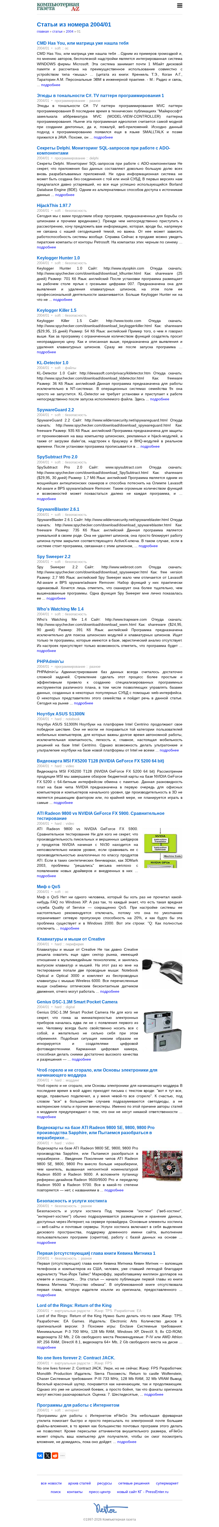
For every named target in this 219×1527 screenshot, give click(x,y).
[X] (47, 1455)
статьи (57, 31)
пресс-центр (100, 1492)
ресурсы (104, 1483)
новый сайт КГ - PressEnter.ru (143, 1492)
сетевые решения (134, 1483)
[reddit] (55, 1455)
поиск (56, 1492)
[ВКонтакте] (40, 1455)
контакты (75, 1492)
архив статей (79, 1483)
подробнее (50, 85)
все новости (51, 1483)
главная (43, 31)
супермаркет (167, 1483)
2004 (69, 31)
